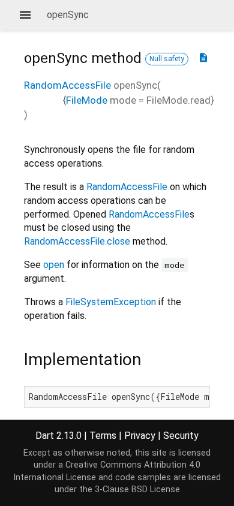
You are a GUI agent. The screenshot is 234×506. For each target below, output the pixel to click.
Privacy (139, 435)
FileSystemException (110, 302)
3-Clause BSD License (137, 489)
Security (181, 435)
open (53, 264)
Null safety (166, 59)
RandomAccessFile (67, 85)
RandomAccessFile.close (77, 241)
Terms (102, 435)
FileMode (86, 100)
